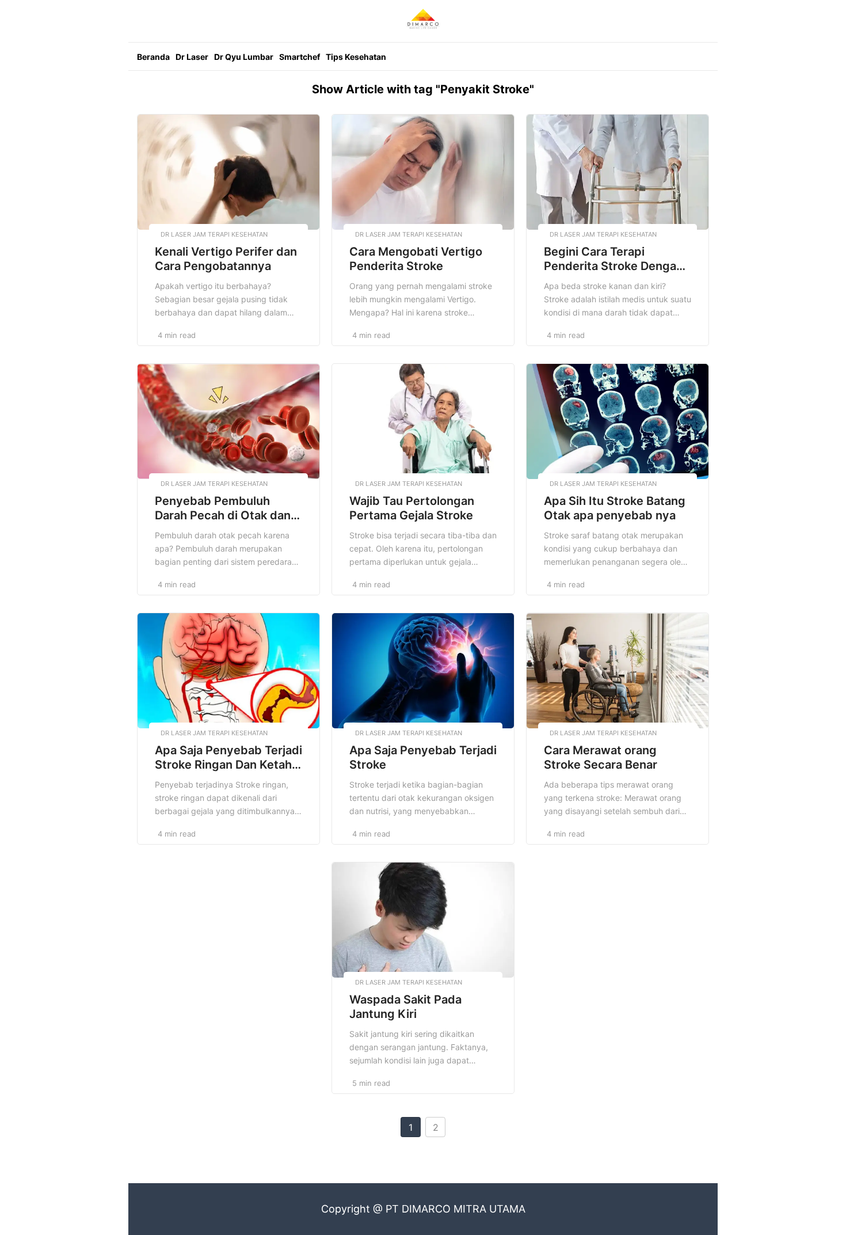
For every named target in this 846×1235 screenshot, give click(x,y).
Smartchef (299, 57)
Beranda (153, 57)
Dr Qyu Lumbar (243, 57)
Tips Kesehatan (356, 57)
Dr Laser (192, 57)
